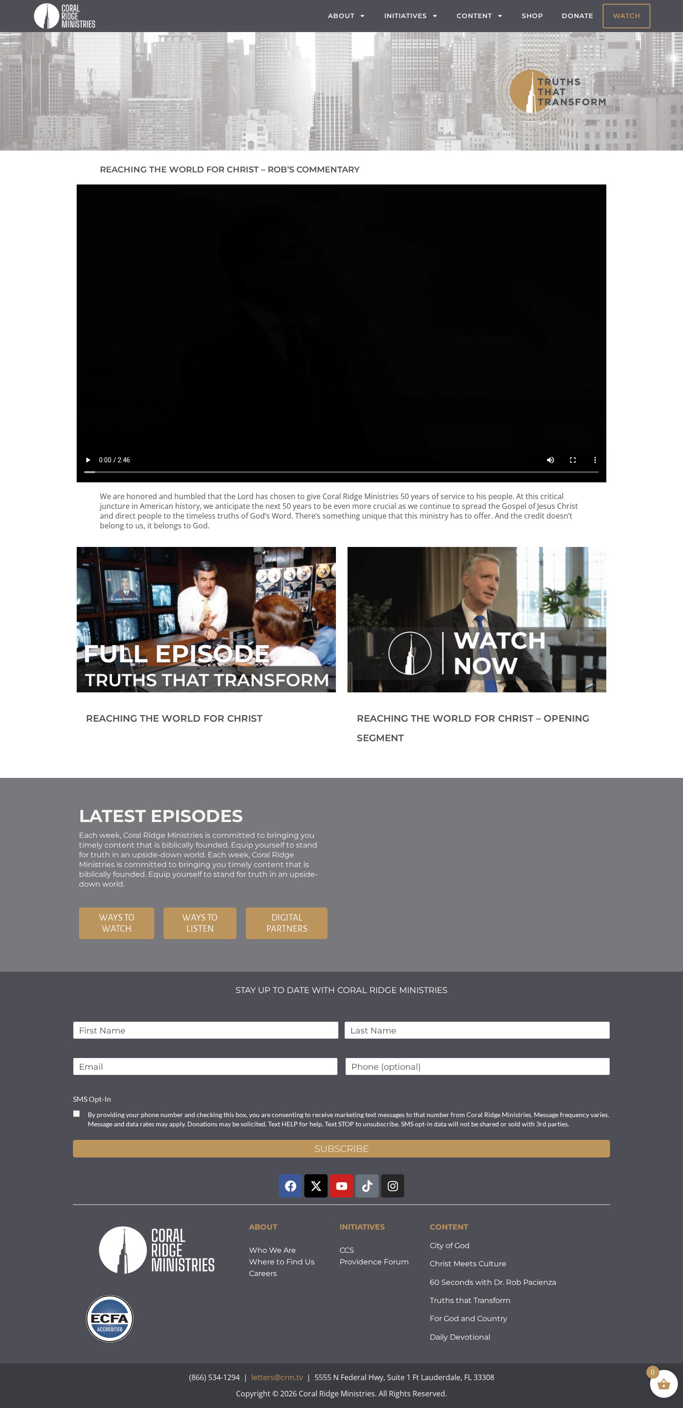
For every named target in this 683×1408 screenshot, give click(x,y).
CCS (347, 1250)
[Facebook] (290, 1185)
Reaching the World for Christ (174, 718)
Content (474, 16)
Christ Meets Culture (468, 1263)
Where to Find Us (282, 1261)
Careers (263, 1273)
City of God (450, 1245)
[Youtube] (341, 1185)
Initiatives (405, 16)
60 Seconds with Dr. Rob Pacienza (493, 1282)
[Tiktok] (367, 1185)
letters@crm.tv (277, 1377)
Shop (532, 16)
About (341, 16)
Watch (626, 16)
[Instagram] (392, 1185)
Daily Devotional (460, 1337)
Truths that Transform (470, 1300)
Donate (577, 16)
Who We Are (272, 1250)
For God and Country (468, 1318)
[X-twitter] (316, 1185)
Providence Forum (374, 1261)
